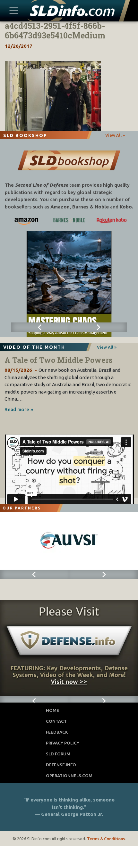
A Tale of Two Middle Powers (58, 360)
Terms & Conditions (106, 838)
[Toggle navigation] (14, 10)
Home (52, 710)
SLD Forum (58, 753)
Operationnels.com (69, 775)
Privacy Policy (62, 742)
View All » (115, 135)
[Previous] (40, 327)
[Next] (98, 327)
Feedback (57, 732)
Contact (56, 721)
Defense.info (61, 764)
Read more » (18, 409)
